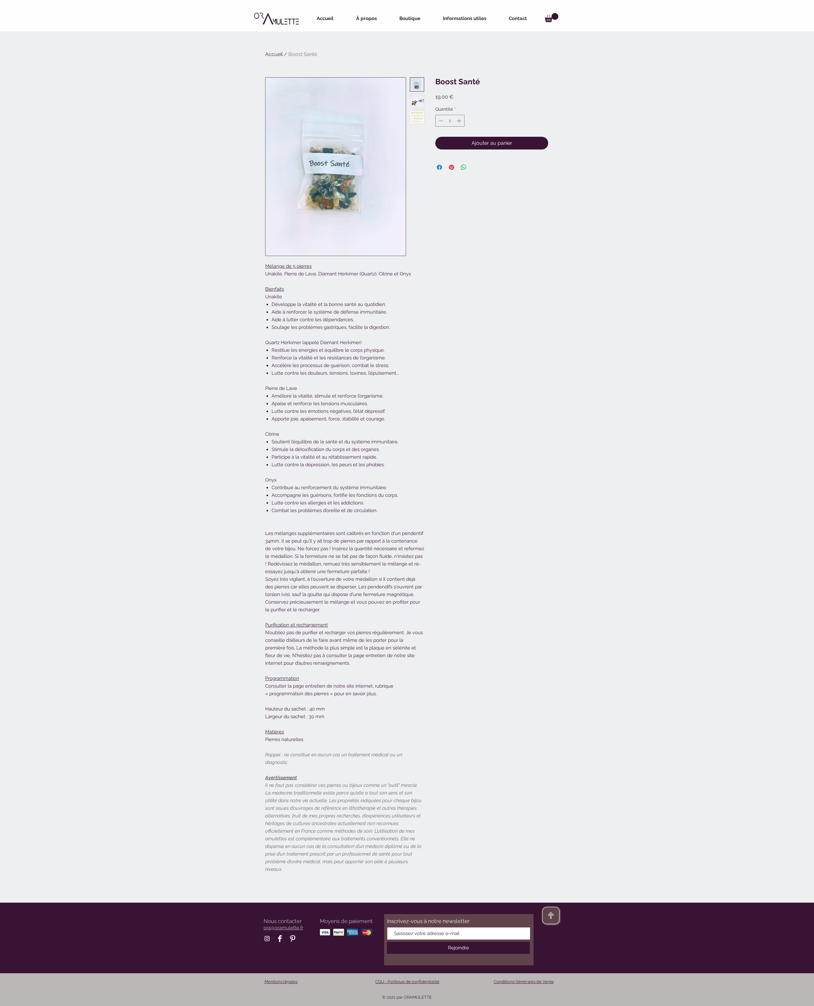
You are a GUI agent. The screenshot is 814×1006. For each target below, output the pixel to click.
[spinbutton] (450, 120)
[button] (551, 17)
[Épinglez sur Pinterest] (451, 167)
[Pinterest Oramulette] (292, 938)
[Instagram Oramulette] (267, 938)
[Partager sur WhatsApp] (463, 167)
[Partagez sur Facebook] (439, 167)
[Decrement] (440, 120)
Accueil (274, 54)
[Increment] (460, 120)
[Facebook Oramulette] (279, 938)
